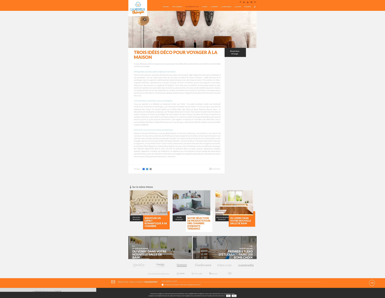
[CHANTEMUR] (182, 265)
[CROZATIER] (224, 265)
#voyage (234, 54)
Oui (228, 295)
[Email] (151, 169)
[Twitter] (244, 2)
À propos (166, 6)
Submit (372, 283)
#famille (179, 217)
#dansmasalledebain (222, 217)
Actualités (247, 6)
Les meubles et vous (192, 6)
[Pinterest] (255, 2)
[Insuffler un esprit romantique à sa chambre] (162, 202)
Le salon (204, 6)
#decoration (136, 217)
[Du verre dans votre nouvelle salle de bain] (247, 202)
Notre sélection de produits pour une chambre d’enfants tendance (198, 223)
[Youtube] (247, 2)
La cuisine (238, 6)
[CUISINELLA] (246, 265)
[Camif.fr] (139, 265)
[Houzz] (213, 273)
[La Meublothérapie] (137, 8)
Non (234, 295)
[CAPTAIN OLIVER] (160, 265)
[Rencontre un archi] (230, 273)
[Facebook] (240, 2)
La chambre (214, 6)
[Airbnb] (181, 273)
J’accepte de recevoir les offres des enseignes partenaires (182, 284)
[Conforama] (203, 265)
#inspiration (234, 51)
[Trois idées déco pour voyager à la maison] (192, 29)
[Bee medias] (197, 273)
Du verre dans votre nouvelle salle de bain (240, 221)
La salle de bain (226, 6)
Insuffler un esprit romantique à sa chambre (156, 222)
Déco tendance (177, 6)
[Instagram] (251, 2)
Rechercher (255, 7)
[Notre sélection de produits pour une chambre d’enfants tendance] (205, 202)
